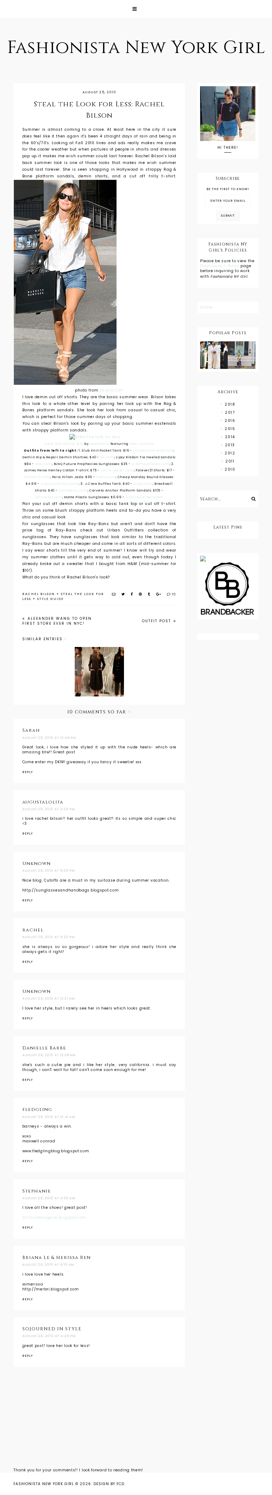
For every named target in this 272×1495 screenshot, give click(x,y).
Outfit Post (157, 621)
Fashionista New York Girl (136, 48)
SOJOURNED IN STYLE (51, 1329)
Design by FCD (109, 1484)
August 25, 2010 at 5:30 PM (48, 937)
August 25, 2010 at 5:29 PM (48, 871)
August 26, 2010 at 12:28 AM (49, 1055)
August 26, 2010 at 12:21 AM (48, 998)
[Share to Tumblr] (149, 594)
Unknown (36, 863)
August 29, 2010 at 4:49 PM (49, 1336)
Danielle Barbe (44, 1048)
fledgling (37, 1109)
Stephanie (36, 1191)
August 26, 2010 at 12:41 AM (48, 1117)
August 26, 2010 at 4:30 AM (48, 1198)
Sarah (31, 730)
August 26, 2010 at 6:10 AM (48, 1264)
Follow (206, 307)
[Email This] (114, 594)
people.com (111, 390)
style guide (50, 599)
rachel (33, 930)
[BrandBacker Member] (227, 589)
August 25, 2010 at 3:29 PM (48, 809)
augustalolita (42, 802)
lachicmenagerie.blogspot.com (54, 1217)
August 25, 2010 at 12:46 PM (49, 738)
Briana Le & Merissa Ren (56, 1257)
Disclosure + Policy (220, 266)
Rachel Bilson (38, 594)
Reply (27, 772)
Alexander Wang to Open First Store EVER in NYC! (57, 621)
